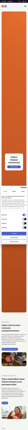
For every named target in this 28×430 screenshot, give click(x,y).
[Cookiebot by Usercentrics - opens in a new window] (20, 187)
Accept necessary (14, 241)
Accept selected (14, 237)
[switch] (24, 219)
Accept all (14, 233)
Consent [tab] (5, 191)
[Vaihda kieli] (20, 1)
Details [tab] (14, 191)
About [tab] (22, 191)
